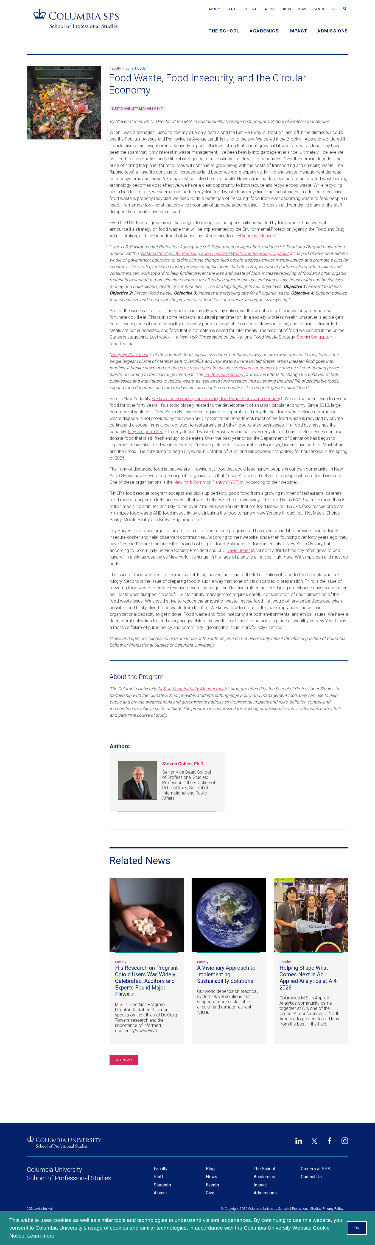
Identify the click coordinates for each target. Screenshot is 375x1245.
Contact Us (311, 1176)
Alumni (270, 9)
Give (334, 9)
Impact (298, 31)
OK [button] (356, 1228)
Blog (287, 9)
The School (224, 31)
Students (250, 9)
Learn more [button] (40, 1236)
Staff (231, 9)
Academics (264, 31)
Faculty (214, 9)
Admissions (332, 31)
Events (318, 9)
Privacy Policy (333, 1209)
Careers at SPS (315, 1168)
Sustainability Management (137, 109)
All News (124, 1060)
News (302, 9)
